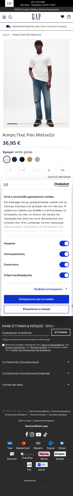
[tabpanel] (36, 83)
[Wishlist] (62, 17)
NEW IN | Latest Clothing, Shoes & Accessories (36, 9)
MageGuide (43, 480)
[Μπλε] (14, 159)
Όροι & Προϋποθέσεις (40, 411)
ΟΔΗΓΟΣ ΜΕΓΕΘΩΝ (59, 176)
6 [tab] (61, 123)
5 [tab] (51, 123)
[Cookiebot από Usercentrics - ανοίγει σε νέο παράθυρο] (54, 185)
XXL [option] (63, 170)
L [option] (37, 170)
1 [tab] (12, 123)
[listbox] (36, 171)
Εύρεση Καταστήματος (44, 420)
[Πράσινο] (37, 159)
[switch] (64, 254)
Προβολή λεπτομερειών (48, 289)
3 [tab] (31, 123)
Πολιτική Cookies (38, 347)
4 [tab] (41, 123)
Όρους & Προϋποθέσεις (53, 345)
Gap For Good (25, 420)
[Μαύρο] (22, 159)
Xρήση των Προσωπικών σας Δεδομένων (31, 350)
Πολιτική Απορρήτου (15, 347)
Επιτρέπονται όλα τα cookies (36, 299)
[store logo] (36, 17)
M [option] (24, 170)
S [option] (10, 170)
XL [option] (49, 170)
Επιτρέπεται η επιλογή (36, 309)
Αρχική (6, 34)
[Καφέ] (29, 159)
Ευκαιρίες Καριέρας (58, 414)
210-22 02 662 (38, 2)
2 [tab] (22, 123)
